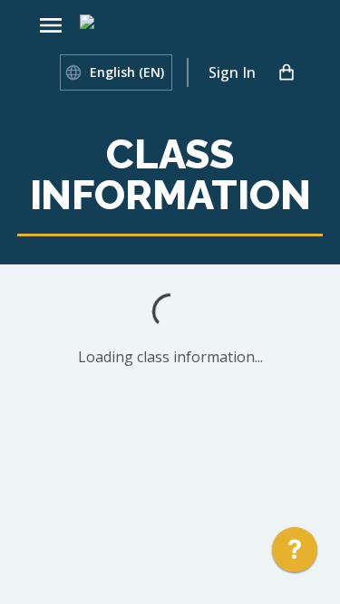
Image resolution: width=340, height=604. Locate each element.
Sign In (232, 72)
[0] (286, 72)
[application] (294, 554)
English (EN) (127, 72)
